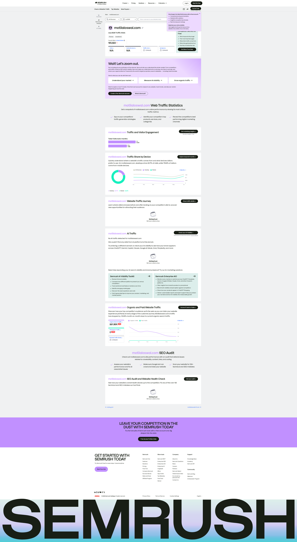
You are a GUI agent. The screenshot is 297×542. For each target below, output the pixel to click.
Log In (186, 3)
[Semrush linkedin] (95, 492)
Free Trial (145, 468)
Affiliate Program (147, 478)
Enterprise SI (161, 466)
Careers (174, 466)
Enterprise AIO (162, 463)
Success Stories (147, 473)
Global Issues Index (177, 473)
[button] (184, 9)
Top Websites (161, 476)
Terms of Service (160, 496)
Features (145, 461)
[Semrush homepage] (100, 3)
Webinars (190, 476)
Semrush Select (176, 471)
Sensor (159, 481)
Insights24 (160, 468)
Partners (174, 468)
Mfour (159, 471)
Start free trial (101, 469)
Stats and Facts (147, 476)
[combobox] (161, 19)
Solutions (141, 3)
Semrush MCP (161, 459)
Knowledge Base (192, 459)
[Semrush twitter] (104, 492)
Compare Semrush (148, 471)
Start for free (196, 3)
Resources (151, 3)
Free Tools (160, 478)
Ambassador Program (193, 478)
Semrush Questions (177, 461)
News (174, 463)
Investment (118, 36)
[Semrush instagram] (97, 492)
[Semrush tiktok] (99, 492)
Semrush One (146, 459)
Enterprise (162, 3)
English (199, 496)
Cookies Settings (174, 496)
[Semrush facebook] (102, 492)
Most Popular (125, 9)
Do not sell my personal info (176, 476)
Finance (111, 36)
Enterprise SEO (162, 461)
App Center (161, 473)
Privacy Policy (146, 496)
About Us (175, 459)
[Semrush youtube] (100, 492)
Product (125, 3)
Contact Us (175, 480)
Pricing (133, 3)
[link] (101, 9)
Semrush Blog (191, 474)
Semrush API (190, 463)
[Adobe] (97, 496)
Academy (190, 461)
